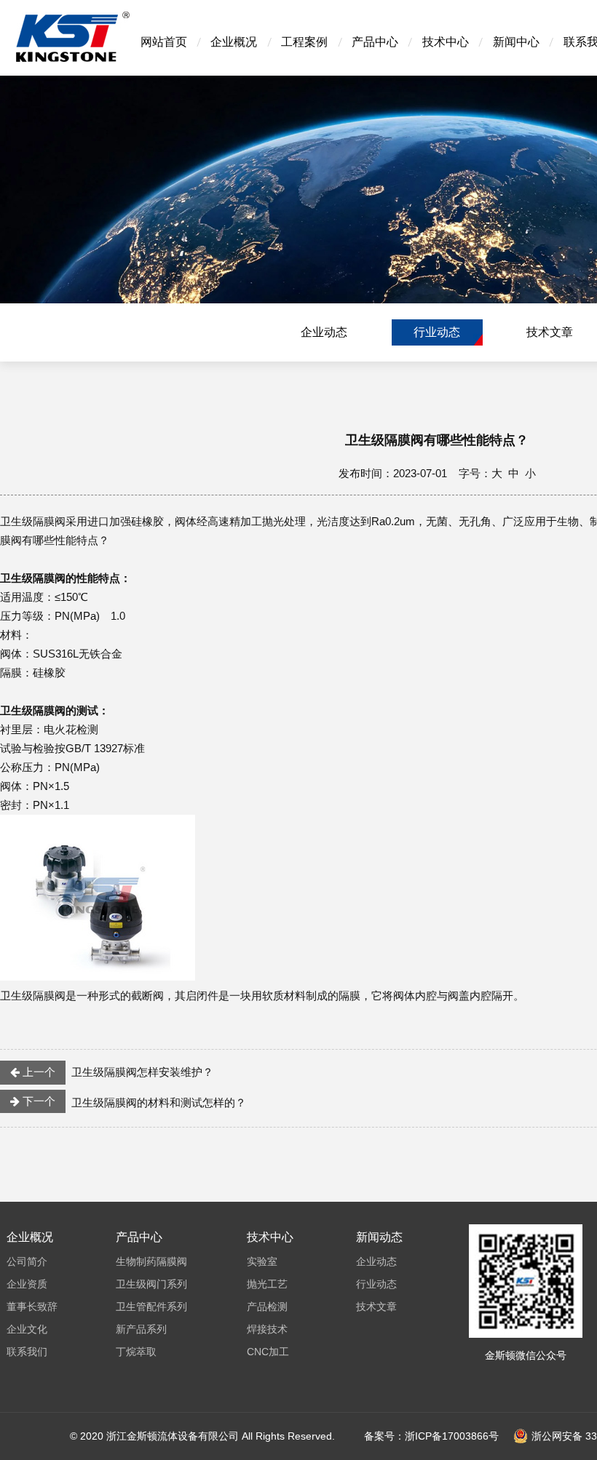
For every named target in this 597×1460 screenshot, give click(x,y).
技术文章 (549, 332)
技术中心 (445, 42)
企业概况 (233, 42)
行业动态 (437, 332)
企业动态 (324, 332)
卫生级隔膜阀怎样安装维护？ (116, 1072)
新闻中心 (516, 42)
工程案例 (304, 42)
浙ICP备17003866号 (452, 1436)
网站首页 (164, 42)
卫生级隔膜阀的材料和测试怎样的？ (133, 1102)
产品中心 (375, 42)
